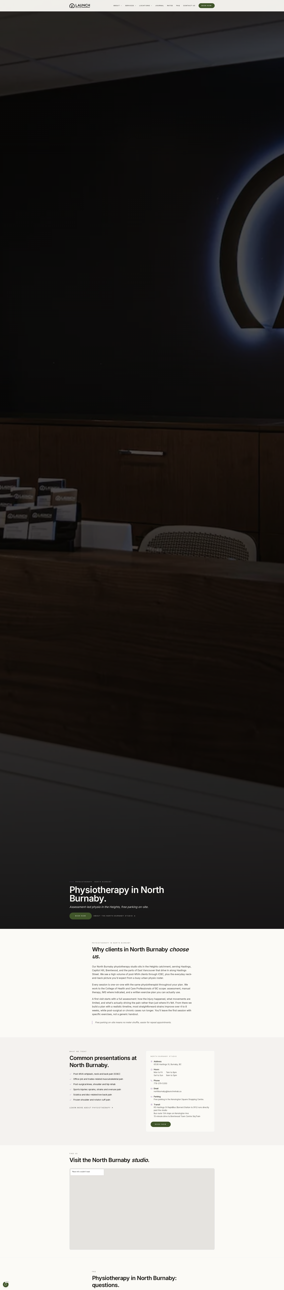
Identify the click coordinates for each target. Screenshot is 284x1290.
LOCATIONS (144, 5)
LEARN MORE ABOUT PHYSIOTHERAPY (89, 1108)
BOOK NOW (207, 5)
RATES (170, 5)
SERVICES (129, 5)
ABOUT (116, 5)
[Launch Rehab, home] (80, 5)
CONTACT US (189, 5)
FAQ (178, 5)
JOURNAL (159, 5)
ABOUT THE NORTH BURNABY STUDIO (113, 916)
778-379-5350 (160, 1083)
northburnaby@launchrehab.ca (167, 1091)
